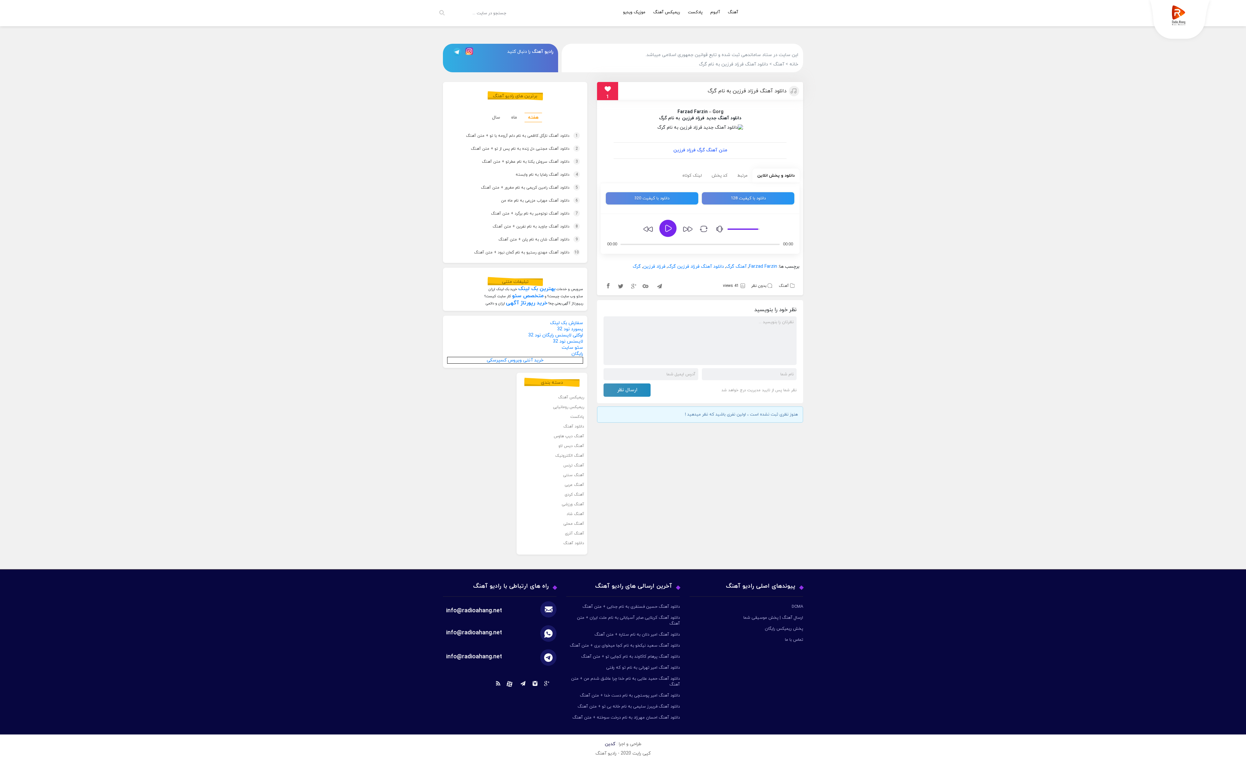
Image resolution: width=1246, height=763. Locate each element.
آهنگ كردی (574, 494)
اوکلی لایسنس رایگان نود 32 (555, 335)
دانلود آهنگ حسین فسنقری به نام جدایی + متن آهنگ (631, 607)
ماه (514, 117)
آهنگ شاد (575, 514)
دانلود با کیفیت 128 (748, 198)
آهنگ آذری (574, 533)
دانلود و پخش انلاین (776, 176)
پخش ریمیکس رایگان (784, 629)
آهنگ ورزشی (573, 504)
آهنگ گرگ (736, 267)
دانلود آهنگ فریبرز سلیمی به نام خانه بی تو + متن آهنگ (629, 707)
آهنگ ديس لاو (571, 446)
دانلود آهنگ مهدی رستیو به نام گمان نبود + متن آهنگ (517, 252)
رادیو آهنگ (542, 52)
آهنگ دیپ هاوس (569, 436)
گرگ (637, 267)
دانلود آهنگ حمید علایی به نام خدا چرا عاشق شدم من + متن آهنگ (625, 681)
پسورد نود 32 (570, 329)
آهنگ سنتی (573, 475)
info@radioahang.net (474, 633)
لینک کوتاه (692, 176)
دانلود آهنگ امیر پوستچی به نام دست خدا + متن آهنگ (630, 695)
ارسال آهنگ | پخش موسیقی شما (773, 618)
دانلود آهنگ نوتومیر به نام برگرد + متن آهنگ (525, 213)
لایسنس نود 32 (568, 341)
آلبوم (715, 12)
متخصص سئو (528, 295)
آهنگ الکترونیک (569, 455)
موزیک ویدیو (634, 12)
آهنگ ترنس (573, 465)
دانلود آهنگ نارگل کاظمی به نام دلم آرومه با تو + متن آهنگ (512, 135)
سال (496, 117)
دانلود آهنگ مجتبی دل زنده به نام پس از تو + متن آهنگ (515, 148)
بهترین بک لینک (537, 288)
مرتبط (742, 176)
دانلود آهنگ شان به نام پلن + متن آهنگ (529, 239)
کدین (610, 744)
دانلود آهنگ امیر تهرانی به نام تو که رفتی (643, 668)
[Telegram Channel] (455, 51)
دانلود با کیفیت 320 (651, 198)
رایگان (577, 354)
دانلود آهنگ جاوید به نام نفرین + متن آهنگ (526, 226)
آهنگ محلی (573, 523)
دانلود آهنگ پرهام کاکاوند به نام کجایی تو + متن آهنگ (630, 657)
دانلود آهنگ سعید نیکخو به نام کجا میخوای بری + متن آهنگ (625, 646)
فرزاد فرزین (693, 118)
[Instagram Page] (470, 51)
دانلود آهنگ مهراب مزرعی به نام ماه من (530, 200)
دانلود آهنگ (573, 426)
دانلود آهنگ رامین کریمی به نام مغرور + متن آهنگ (520, 187)
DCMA (797, 607)
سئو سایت (572, 348)
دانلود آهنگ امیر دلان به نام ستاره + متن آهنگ (637, 635)
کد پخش (719, 176)
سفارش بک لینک (566, 323)
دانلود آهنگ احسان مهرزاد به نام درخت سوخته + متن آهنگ (626, 718)
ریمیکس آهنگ (666, 12)
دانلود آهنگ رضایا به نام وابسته (537, 174)
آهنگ (733, 12)
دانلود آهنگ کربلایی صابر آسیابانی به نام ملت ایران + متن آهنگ (628, 621)
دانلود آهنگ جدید (723, 118)
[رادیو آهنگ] (1180, 21)
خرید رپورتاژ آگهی (526, 303)
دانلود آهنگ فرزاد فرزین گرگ (696, 267)
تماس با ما (794, 640)
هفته (533, 117)
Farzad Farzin (693, 112)
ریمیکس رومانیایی (568, 407)
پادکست (695, 12)
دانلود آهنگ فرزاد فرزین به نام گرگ (747, 91)
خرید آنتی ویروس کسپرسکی (515, 360)
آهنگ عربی (574, 484)
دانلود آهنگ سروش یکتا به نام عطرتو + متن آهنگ (520, 161)
